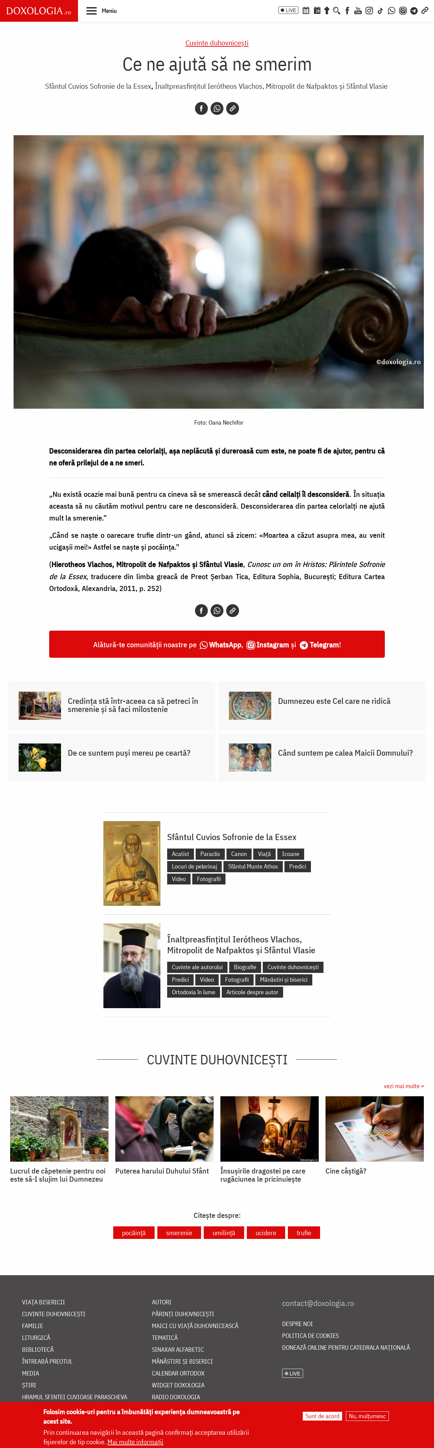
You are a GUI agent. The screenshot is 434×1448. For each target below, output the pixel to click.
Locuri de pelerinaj (194, 866)
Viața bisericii (43, 1302)
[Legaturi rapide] (425, 9)
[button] (101, 10)
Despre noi (297, 1324)
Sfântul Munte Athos (253, 866)
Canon (239, 854)
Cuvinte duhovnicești (217, 42)
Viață (264, 854)
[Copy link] (232, 108)
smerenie (179, 1232)
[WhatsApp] (391, 10)
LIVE (291, 10)
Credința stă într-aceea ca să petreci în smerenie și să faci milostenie (133, 705)
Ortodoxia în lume (193, 992)
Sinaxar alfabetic (178, 1349)
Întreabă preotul (47, 1361)
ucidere (266, 1232)
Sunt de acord (322, 1416)
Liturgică (36, 1338)
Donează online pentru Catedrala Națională (346, 1347)
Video (179, 879)
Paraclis (210, 854)
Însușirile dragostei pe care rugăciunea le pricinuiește (262, 1175)
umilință (224, 1232)
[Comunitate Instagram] (403, 10)
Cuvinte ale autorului (197, 967)
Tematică (165, 1338)
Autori (162, 1302)
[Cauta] (336, 9)
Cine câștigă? (346, 1171)
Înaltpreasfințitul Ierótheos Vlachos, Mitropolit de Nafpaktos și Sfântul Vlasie (271, 86)
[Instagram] (369, 10)
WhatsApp (225, 644)
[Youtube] (358, 10)
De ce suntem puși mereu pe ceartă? (129, 753)
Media (30, 1373)
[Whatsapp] (217, 108)
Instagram (273, 644)
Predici (297, 866)
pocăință (134, 1232)
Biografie (245, 967)
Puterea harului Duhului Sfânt (162, 1171)
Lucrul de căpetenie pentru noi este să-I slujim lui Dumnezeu (57, 1175)
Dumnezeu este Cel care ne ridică (334, 701)
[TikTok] (380, 10)
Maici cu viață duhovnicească (195, 1326)
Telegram (324, 644)
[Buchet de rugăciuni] (326, 10)
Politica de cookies (310, 1336)
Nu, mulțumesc (367, 1416)
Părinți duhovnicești (183, 1314)
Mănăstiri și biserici (284, 979)
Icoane (290, 854)
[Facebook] (347, 10)
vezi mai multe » (404, 1086)
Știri (29, 1385)
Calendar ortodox (178, 1373)
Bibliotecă (38, 1349)
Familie (32, 1326)
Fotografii (209, 879)
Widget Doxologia (178, 1385)
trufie (304, 1232)
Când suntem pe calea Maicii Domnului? (345, 753)
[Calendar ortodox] (306, 10)
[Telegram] (414, 10)
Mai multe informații (135, 1441)
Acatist (180, 854)
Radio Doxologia (176, 1397)
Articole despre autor (252, 992)
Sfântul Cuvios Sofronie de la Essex (98, 86)
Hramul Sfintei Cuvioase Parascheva (74, 1397)
